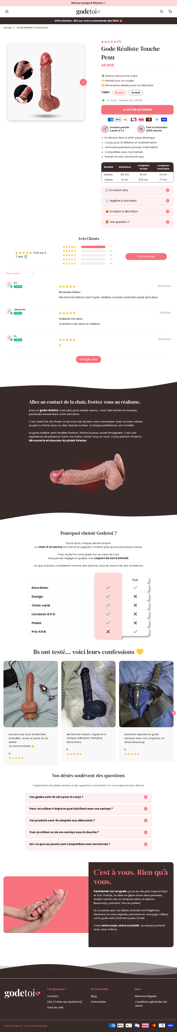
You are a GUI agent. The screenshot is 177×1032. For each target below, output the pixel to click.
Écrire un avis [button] (146, 256)
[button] (109, 42)
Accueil (7, 27)
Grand (136, 92)
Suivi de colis (55, 1007)
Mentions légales (146, 996)
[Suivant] (83, 82)
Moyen (119, 92)
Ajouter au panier (137, 110)
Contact (52, 996)
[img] (67, 287)
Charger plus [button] (88, 359)
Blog (94, 996)
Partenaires (98, 1001)
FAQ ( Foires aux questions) (64, 1001)
